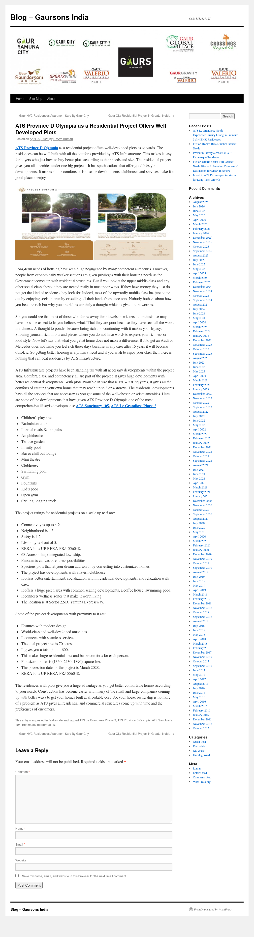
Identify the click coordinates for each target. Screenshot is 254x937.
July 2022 (199, 416)
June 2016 (199, 692)
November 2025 (202, 242)
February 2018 (201, 648)
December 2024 (202, 286)
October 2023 (201, 349)
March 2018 (200, 643)
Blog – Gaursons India (49, 16)
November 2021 (202, 452)
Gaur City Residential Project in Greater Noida (141, 115)
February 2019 (201, 599)
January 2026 (201, 233)
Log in (197, 768)
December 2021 (202, 447)
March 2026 (200, 224)
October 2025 (201, 246)
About (51, 98)
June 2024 (199, 313)
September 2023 (202, 353)
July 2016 (199, 688)
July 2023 (199, 362)
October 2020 (201, 509)
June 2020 (199, 527)
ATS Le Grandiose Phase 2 (98, 720)
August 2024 (200, 304)
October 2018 (201, 612)
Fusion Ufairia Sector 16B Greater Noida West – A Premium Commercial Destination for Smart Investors (215, 166)
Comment (23, 771)
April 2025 (199, 273)
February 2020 (201, 545)
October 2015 (201, 728)
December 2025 (202, 237)
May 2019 (199, 585)
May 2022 (199, 425)
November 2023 (202, 344)
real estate (56, 720)
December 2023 (202, 340)
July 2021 (199, 469)
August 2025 (200, 255)
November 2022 (202, 398)
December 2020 (202, 501)
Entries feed (200, 773)
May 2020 (199, 532)
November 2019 (202, 559)
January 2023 (201, 389)
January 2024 (201, 336)
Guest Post (199, 741)
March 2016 (200, 706)
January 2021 (201, 496)
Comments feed (202, 777)
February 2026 (201, 228)
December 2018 (202, 603)
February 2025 (201, 282)
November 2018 (202, 608)
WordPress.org (202, 782)
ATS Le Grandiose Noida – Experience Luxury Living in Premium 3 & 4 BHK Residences (215, 134)
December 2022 (202, 394)
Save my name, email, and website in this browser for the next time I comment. (74, 876)
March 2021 (200, 487)
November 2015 (202, 724)
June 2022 (199, 420)
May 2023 (199, 371)
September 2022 (202, 407)
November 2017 (202, 657)
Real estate (199, 746)
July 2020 (199, 523)
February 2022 (201, 438)
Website (20, 860)
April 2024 (199, 322)
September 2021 (202, 460)
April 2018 (199, 639)
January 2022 (201, 443)
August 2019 (200, 572)
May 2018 (199, 634)
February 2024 (201, 331)
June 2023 (199, 367)
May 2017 (199, 675)
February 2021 (201, 492)
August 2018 (200, 621)
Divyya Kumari (63, 139)
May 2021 (199, 478)
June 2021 (199, 474)
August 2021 (200, 465)
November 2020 (202, 505)
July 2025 (199, 260)
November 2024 (202, 291)
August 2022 (200, 411)
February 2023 (201, 385)
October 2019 (201, 563)
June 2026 (199, 211)
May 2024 (199, 318)
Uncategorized (201, 755)
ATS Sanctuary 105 (92, 405)
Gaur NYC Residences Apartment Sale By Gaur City (52, 115)
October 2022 (201, 402)
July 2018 (199, 625)
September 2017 (202, 666)
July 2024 (199, 309)
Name (20, 828)
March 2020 (200, 541)
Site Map (35, 98)
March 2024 (200, 327)
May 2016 (199, 697)
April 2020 (199, 536)
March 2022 (200, 434)
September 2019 (202, 567)
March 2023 (200, 380)
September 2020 (202, 514)
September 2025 (202, 251)
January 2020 (201, 550)
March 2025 (200, 278)
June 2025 (199, 264)
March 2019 (200, 594)
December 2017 (202, 652)
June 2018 (199, 630)
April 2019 (199, 590)
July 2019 (199, 576)
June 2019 (199, 581)
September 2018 (202, 617)
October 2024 (201, 295)
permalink (48, 724)
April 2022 (199, 429)
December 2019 (202, 554)
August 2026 (200, 202)
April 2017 (199, 679)
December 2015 (202, 719)
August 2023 (200, 358)
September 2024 (202, 300)
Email (20, 844)
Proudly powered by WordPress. (213, 909)
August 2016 (200, 683)
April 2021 (199, 483)
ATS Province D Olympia (134, 720)
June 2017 (199, 670)
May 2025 (199, 269)
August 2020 (200, 518)
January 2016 (201, 715)
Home (20, 98)
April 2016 (199, 701)
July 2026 (199, 206)
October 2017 (201, 661)
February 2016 (201, 710)
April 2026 (199, 220)
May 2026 (199, 215)
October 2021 (201, 456)
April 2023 (199, 376)
